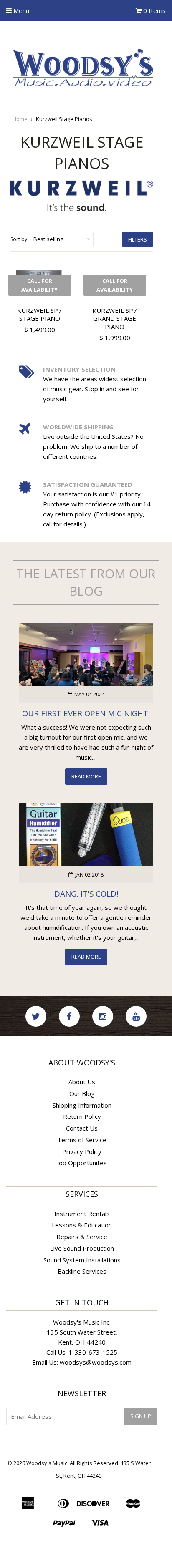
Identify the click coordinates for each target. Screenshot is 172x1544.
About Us (81, 1082)
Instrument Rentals (82, 1213)
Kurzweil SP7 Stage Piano (39, 314)
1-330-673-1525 (92, 1352)
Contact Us (82, 1128)
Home (20, 119)
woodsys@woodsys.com (96, 1362)
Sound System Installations (82, 1260)
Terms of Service (81, 1140)
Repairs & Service (81, 1236)
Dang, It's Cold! (86, 893)
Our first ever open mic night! (86, 713)
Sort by (18, 239)
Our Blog (82, 1093)
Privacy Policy (81, 1151)
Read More (86, 776)
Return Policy (82, 1116)
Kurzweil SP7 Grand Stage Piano (114, 318)
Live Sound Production (82, 1248)
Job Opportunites (82, 1163)
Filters (137, 239)
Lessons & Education (82, 1225)
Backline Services (82, 1271)
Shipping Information (82, 1105)
